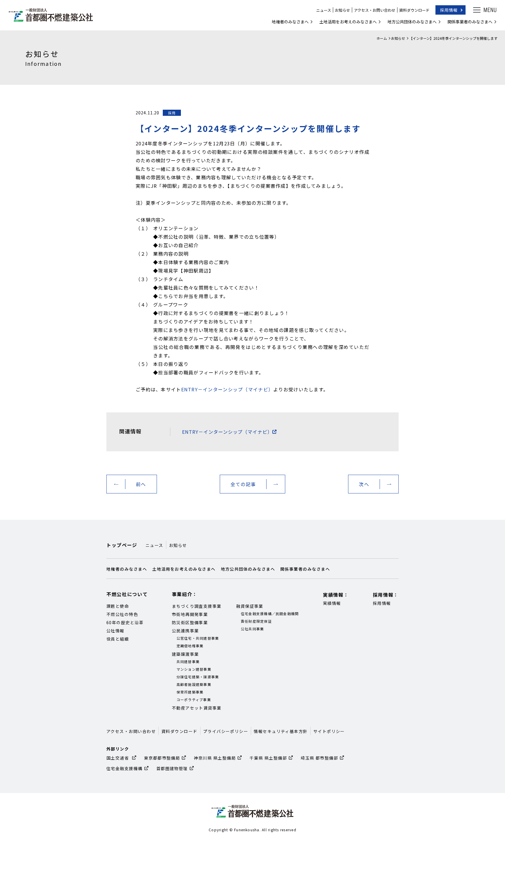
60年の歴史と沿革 (124, 622)
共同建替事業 (188, 661)
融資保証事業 (249, 606)
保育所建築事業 (190, 691)
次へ (364, 484)
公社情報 (115, 631)
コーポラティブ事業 (194, 699)
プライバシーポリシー (225, 731)
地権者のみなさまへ (290, 22)
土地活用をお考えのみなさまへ (348, 22)
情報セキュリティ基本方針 (280, 731)
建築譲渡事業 (185, 654)
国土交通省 (118, 758)
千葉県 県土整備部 (268, 758)
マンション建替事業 (194, 669)
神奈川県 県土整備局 (215, 758)
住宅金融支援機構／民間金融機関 (270, 613)
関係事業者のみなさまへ (469, 22)
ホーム (381, 38)
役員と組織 (117, 639)
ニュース (323, 10)
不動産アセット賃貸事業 (197, 708)
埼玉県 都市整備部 (319, 758)
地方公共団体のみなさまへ (412, 22)
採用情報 (449, 10)
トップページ (121, 544)
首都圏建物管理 (172, 768)
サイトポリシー (329, 731)
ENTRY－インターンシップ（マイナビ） (227, 389)
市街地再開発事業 (190, 614)
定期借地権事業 (190, 645)
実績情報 (332, 603)
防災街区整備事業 (190, 622)
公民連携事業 (185, 631)
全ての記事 (243, 484)
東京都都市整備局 (162, 758)
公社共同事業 (252, 628)
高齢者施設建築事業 (194, 684)
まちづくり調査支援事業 (197, 606)
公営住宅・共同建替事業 (198, 638)
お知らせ (342, 10)
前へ (141, 484)
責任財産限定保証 (256, 621)
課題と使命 (117, 606)
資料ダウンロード (414, 10)
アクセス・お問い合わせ (374, 10)
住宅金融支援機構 (124, 768)
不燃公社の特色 (122, 614)
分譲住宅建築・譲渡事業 (198, 676)
